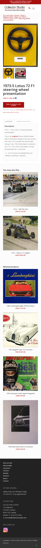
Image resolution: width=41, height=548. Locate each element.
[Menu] (33, 8)
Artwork (6, 476)
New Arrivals (7, 463)
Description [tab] (8, 121)
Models (5, 473)
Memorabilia (20, 109)
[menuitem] (28, 8)
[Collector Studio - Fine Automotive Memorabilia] (17, 8)
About (5, 478)
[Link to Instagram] (36, 545)
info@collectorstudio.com (20, 3)
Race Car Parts (28, 109)
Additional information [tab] (23, 121)
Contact (6, 481)
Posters (6, 471)
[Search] (28, 8)
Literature (6, 468)
